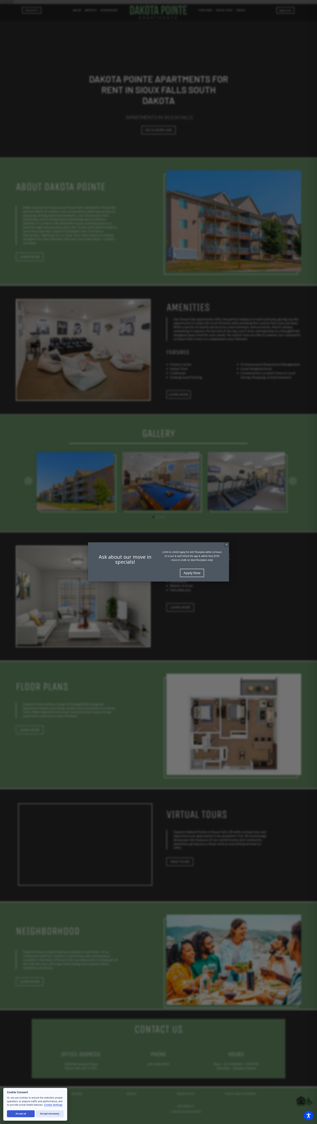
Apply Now (192, 573)
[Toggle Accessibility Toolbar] (308, 1115)
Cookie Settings (53, 1104)
